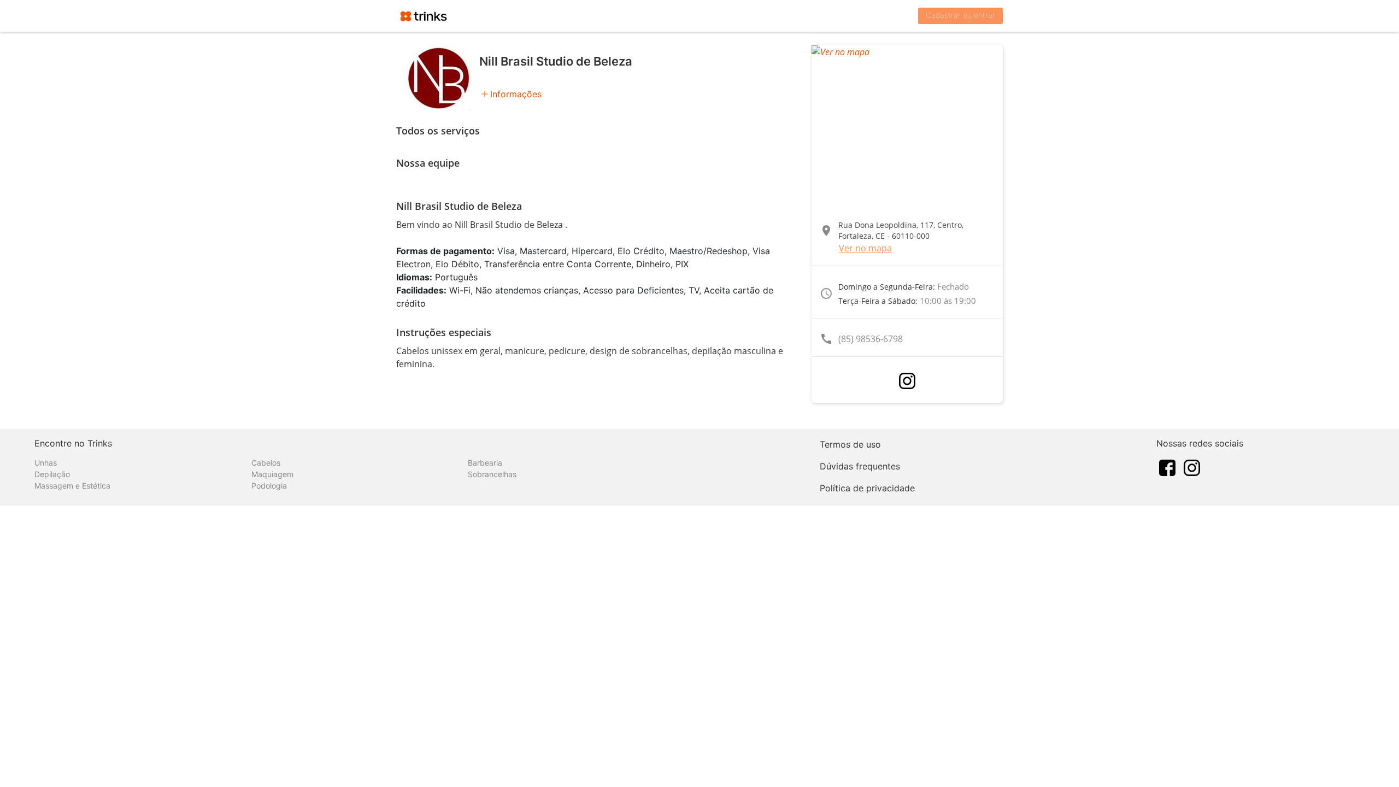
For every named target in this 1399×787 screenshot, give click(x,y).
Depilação (52, 474)
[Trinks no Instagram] (1192, 466)
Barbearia (485, 462)
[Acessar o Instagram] (907, 381)
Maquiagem (272, 474)
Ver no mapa (865, 248)
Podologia (269, 485)
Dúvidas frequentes (860, 466)
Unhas (45, 462)
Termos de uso (850, 444)
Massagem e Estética (72, 485)
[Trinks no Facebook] (1167, 466)
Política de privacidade (867, 488)
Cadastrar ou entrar (960, 15)
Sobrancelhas (492, 474)
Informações (516, 94)
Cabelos (265, 462)
